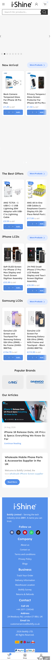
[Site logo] (21, 3)
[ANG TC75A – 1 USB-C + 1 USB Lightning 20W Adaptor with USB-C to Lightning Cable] (13, 190)
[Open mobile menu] (3, 4)
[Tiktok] (38, 532)
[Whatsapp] (31, 532)
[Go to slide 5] (13, 54)
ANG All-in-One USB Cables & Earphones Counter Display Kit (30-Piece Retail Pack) (36, 208)
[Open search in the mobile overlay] (25, 12)
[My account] (36, 4)
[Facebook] (12, 532)
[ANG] (13, 382)
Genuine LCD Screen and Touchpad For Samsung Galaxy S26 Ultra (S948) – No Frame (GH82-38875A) (12, 339)
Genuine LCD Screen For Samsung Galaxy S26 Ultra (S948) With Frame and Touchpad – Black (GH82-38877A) (36, 339)
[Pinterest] (25, 532)
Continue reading (12, 443)
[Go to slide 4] (10, 54)
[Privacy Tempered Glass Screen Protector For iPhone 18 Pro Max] (36, 81)
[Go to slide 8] (21, 54)
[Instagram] (18, 532)
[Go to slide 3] (7, 54)
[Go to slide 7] (18, 54)
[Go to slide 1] (1, 54)
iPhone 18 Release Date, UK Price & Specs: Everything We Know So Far (25, 435)
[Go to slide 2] (4, 54)
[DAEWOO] (37, 382)
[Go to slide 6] (15, 54)
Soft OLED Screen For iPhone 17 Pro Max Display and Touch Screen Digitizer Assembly (12, 272)
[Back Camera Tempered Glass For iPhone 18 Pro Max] (13, 81)
